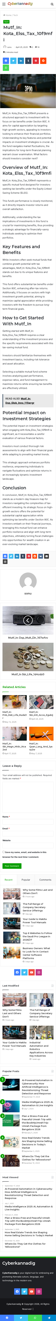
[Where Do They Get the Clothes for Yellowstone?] (11, 1161)
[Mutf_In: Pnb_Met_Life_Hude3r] (14, 702)
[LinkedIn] (17, 556)
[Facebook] (5, 556)
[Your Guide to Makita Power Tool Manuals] (11, 923)
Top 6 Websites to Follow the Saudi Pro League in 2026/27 (37, 936)
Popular (26, 879)
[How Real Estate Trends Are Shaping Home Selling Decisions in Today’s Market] (11, 1142)
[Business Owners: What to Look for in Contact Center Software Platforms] (11, 953)
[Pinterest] (28, 556)
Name (6, 816)
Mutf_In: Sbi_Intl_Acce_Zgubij (41, 713)
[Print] (5, 561)
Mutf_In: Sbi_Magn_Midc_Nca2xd (14, 746)
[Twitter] (11, 556)
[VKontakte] (40, 556)
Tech (15, 15)
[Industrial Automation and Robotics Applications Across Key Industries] (42, 1032)
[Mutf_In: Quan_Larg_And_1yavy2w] (41, 734)
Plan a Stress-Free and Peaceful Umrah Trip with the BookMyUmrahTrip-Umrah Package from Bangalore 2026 (36, 1123)
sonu (9, 47)
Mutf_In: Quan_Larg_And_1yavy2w (40, 746)
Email (6, 828)
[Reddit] (34, 556)
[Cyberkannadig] (20, 4)
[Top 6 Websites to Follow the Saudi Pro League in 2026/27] (11, 937)
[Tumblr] (23, 556)
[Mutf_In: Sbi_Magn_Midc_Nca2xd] (14, 734)
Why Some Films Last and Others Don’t (12, 1013)
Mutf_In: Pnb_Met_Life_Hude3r (14, 715)
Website (6, 840)
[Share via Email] (46, 556)
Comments (45, 879)
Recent (8, 879)
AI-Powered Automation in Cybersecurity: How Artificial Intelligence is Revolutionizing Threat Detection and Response (37, 1087)
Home (8, 15)
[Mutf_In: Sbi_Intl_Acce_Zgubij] (41, 702)
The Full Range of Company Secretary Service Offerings (34, 907)
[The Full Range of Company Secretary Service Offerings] (11, 908)
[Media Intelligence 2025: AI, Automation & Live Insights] (11, 1106)
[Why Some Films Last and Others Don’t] (11, 894)
